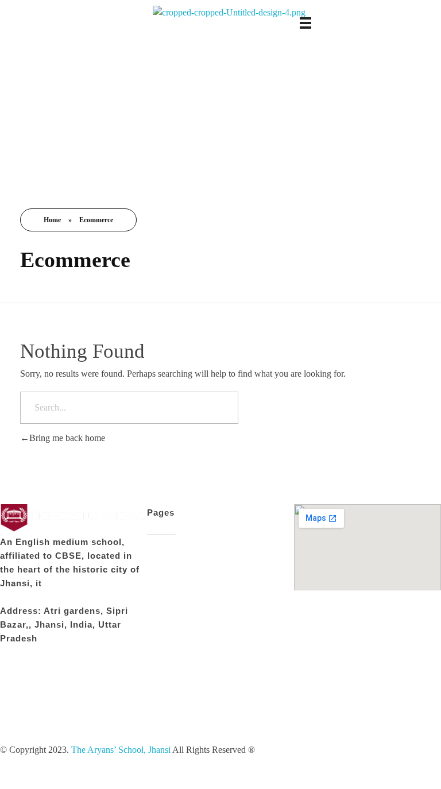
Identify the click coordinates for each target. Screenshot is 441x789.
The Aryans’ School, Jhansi (121, 750)
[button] (73, 736)
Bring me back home (67, 438)
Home (52, 220)
